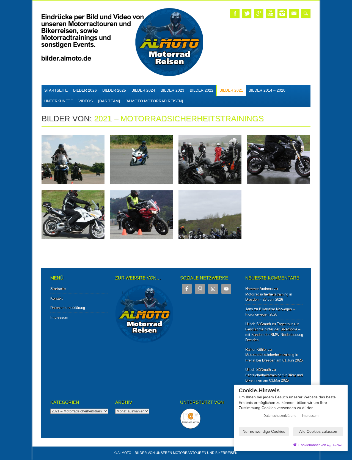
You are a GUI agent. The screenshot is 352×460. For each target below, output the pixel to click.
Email (294, 13)
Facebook (235, 13)
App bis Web (335, 445)
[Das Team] (109, 101)
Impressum (59, 317)
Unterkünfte (58, 101)
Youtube (270, 13)
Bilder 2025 (114, 90)
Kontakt (56, 298)
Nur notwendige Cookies (264, 431)
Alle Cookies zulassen (318, 431)
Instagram (282, 13)
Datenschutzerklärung (67, 308)
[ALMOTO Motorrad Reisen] (154, 101)
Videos (85, 101)
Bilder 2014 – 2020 (267, 90)
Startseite (56, 90)
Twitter (246, 13)
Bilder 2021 (231, 90)
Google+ (258, 13)
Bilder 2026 (85, 90)
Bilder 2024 (143, 90)
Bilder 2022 (201, 90)
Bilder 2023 (172, 90)
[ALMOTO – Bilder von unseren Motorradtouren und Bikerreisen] (122, 75)
